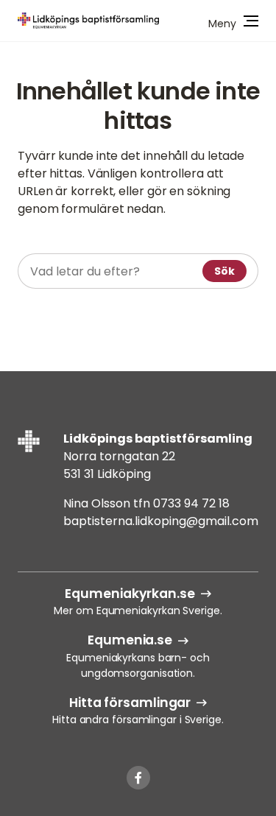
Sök (224, 271)
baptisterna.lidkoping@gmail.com (160, 521)
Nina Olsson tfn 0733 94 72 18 (146, 503)
